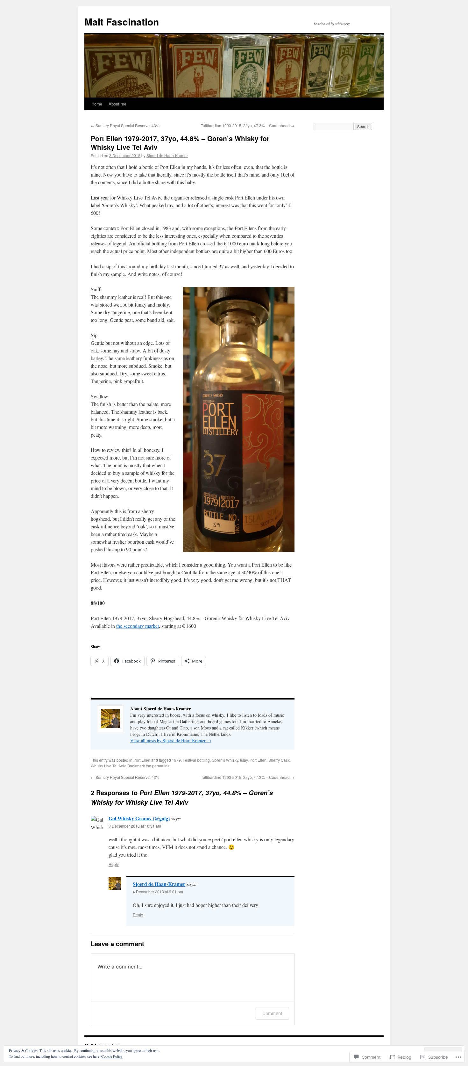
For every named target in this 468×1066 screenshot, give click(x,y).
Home (96, 104)
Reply (114, 864)
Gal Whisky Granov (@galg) (139, 818)
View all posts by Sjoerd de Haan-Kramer (170, 740)
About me (117, 104)
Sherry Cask (279, 760)
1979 (176, 760)
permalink (160, 765)
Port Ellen (141, 760)
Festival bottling (196, 760)
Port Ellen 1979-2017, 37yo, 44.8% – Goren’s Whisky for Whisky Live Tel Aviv (180, 143)
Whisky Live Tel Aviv (108, 765)
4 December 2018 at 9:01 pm (158, 891)
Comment (272, 1013)
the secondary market (137, 625)
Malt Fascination (121, 21)
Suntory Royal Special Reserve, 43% (125, 125)
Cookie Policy (112, 1056)
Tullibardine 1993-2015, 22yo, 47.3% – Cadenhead (247, 125)
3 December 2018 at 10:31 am (135, 826)
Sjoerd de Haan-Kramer (167, 155)
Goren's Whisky (225, 760)
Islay (244, 760)
